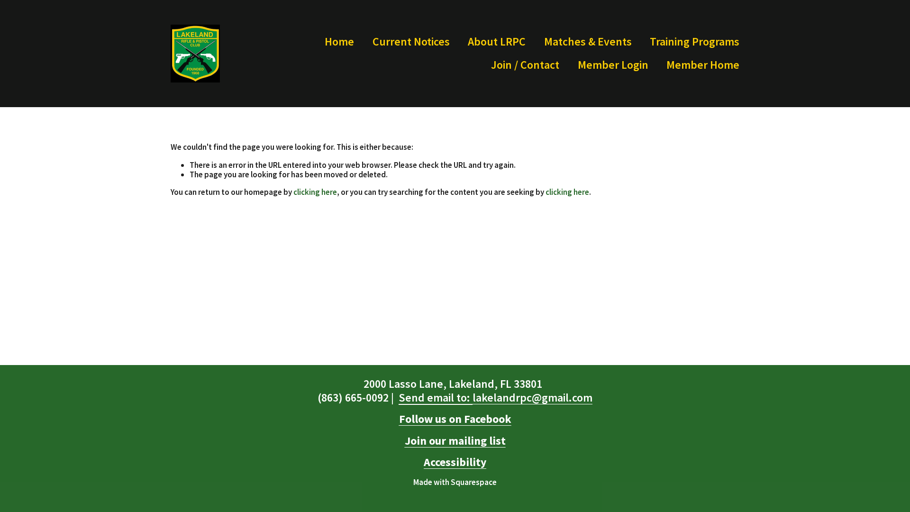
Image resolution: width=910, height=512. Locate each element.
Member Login (613, 65)
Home (339, 41)
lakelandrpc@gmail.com (495, 397)
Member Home (702, 65)
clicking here (315, 192)
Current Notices (411, 41)
